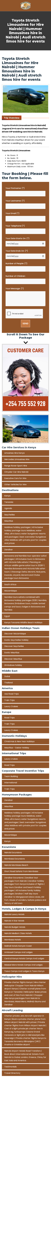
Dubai (7, 676)
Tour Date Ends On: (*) (17, 250)
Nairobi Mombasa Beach (16, 865)
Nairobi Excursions (13, 852)
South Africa (10, 584)
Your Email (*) (12, 213)
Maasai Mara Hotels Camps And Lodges (23, 964)
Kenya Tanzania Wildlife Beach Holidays (23, 622)
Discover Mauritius (13, 658)
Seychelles (9, 514)
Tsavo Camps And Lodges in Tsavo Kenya (24, 971)
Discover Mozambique (15, 633)
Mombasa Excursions (14, 858)
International (10, 782)
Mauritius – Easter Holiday (16, 747)
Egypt (7, 616)
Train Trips (9, 700)
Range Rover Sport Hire (15, 465)
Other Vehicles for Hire (15, 484)
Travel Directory (12, 1073)
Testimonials (10, 1066)
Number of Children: (16, 276)
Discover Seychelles (14, 646)
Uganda (8, 508)
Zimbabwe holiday (13, 665)
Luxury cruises (11, 758)
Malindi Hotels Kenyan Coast (18, 945)
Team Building (11, 776)
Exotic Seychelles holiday (16, 640)
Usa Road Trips (11, 693)
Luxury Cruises (11, 706)
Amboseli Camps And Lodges (18, 952)
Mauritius (8, 520)
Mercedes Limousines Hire (16, 459)
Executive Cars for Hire (15, 478)
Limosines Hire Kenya (14, 453)
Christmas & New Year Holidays (19, 741)
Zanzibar (8, 549)
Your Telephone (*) (15, 225)
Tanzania (8, 502)
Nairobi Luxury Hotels (14, 914)
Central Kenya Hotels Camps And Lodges (24, 958)
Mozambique (10, 590)
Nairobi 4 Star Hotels (14, 920)
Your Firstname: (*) (15, 188)
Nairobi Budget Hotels (14, 927)
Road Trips (9, 717)
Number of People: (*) (16, 263)
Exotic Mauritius (11, 652)
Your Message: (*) (15, 288)
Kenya (7, 495)
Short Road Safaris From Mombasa (21, 871)
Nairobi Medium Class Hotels (18, 933)
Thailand (8, 682)
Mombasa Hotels (12, 939)
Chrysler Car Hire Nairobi (16, 471)
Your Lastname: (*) (15, 200)
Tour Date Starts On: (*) (17, 238)
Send (25, 323)
